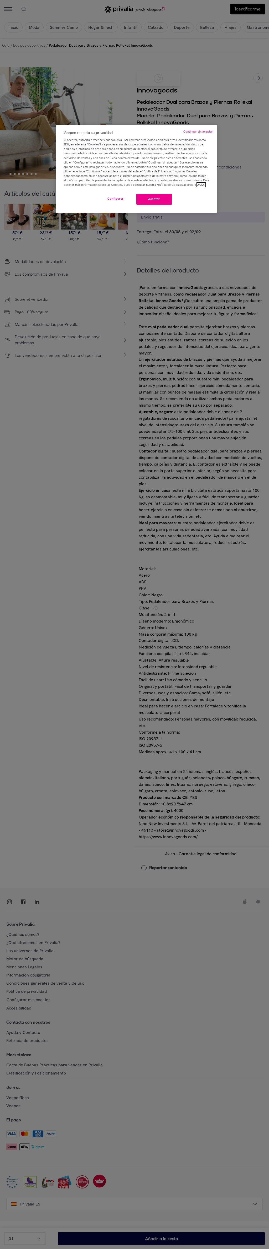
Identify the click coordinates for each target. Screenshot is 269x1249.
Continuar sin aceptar (198, 131)
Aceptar (154, 199)
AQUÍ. (201, 185)
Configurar (115, 198)
